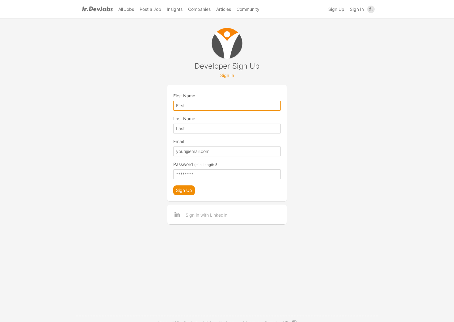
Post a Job (150, 9)
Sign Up (336, 9)
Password (196, 164)
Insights (175, 9)
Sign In (357, 9)
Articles (223, 9)
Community (248, 9)
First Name (184, 95)
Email (178, 141)
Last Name (184, 118)
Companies (199, 9)
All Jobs (126, 9)
